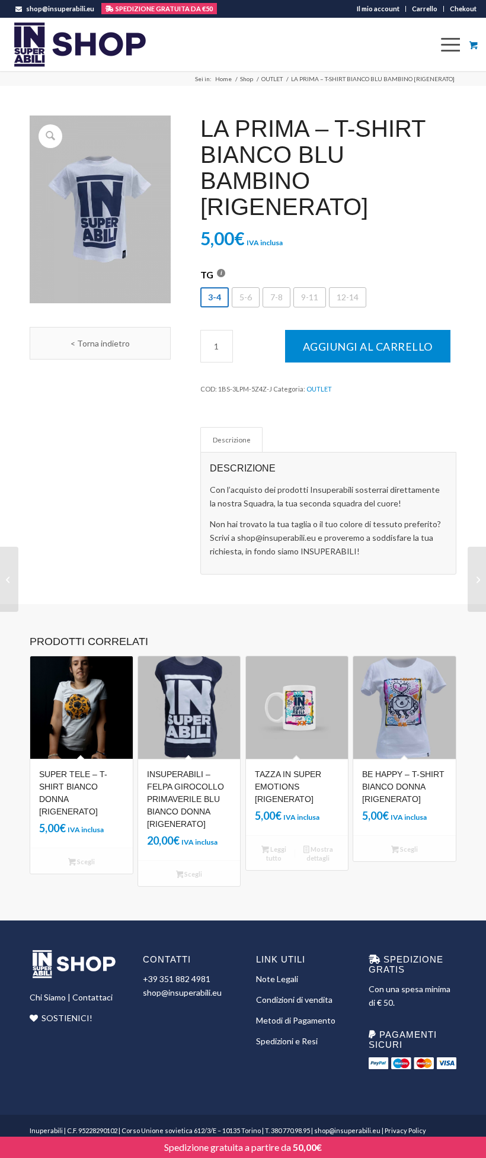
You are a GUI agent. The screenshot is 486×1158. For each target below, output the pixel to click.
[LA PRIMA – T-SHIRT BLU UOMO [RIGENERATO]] (9, 579)
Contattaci (92, 997)
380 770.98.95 (290, 1130)
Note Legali (277, 979)
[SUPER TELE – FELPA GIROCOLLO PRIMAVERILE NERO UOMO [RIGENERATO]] (477, 579)
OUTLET (319, 389)
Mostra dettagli (319, 853)
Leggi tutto (276, 853)
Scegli (85, 861)
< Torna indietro (100, 343)
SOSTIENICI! (66, 1018)
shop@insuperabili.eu (60, 8)
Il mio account (378, 8)
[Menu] (445, 44)
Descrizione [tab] (232, 440)
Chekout (463, 8)
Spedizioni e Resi (287, 1041)
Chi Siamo (48, 997)
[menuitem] (378, 9)
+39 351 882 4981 (176, 979)
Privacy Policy (405, 1130)
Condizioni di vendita (294, 1000)
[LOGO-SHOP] (79, 44)
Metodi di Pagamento (295, 1020)
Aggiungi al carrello (368, 346)
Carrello (424, 8)
